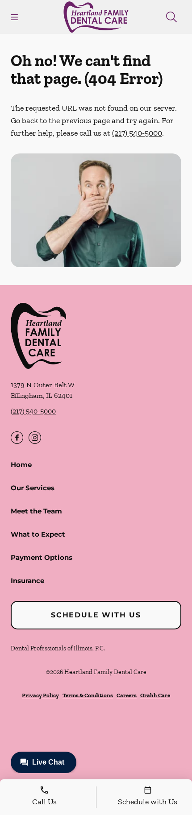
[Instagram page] (35, 437)
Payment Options (41, 557)
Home (21, 464)
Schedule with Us (96, 615)
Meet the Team (36, 511)
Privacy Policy (40, 695)
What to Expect (38, 534)
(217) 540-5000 (137, 133)
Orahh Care (155, 695)
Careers (127, 695)
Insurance (27, 580)
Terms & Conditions (88, 695)
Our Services (32, 488)
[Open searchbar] (171, 17)
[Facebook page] (17, 437)
